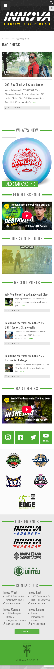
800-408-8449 (13, 603)
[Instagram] (8, 437)
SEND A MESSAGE (27, 631)
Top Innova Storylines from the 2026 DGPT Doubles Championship (24, 325)
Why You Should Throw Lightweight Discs (27, 294)
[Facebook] (21, 437)
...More (34, 103)
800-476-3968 (38, 603)
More (23, 305)
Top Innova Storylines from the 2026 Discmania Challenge (24, 357)
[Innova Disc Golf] (27, 18)
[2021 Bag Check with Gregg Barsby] (27, 64)
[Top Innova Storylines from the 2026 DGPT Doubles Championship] (9, 335)
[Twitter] (33, 437)
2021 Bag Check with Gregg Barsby (24, 84)
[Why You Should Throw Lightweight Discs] (9, 302)
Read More (44, 73)
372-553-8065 (38, 624)
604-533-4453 (13, 624)
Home (6, 39)
